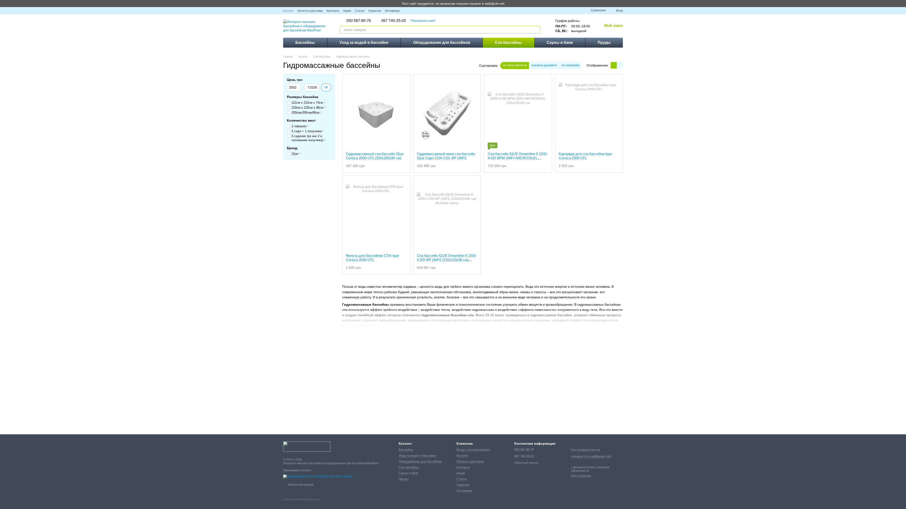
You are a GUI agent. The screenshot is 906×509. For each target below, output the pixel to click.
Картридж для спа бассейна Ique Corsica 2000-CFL (585, 156)
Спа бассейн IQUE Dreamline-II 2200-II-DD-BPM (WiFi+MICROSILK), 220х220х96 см (518, 158)
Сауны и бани (560, 43)
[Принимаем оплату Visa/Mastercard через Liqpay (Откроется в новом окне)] (317, 476)
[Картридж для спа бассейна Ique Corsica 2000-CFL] (589, 113)
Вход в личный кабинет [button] (473, 450)
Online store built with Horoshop (301, 499)
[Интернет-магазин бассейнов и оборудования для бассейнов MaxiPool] (306, 446)
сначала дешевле (544, 65)
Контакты (333, 10)
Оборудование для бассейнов (441, 43)
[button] (902, 3)
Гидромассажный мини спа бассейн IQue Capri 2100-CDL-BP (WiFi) (446, 156)
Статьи (360, 10)
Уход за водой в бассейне (364, 43)
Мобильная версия (300, 484)
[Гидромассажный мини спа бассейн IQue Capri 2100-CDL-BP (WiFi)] (447, 113)
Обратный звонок (526, 462)
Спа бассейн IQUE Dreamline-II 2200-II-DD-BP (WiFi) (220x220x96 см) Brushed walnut (447, 260)
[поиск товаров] (536, 29)
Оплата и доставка (310, 10)
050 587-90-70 (358, 21)
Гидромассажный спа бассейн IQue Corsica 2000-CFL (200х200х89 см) (374, 156)
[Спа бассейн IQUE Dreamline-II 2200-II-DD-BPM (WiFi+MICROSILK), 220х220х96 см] (518, 113)
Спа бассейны (508, 43)
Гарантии (374, 10)
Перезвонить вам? (423, 20)
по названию (570, 65)
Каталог (288, 10)
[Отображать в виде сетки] (614, 65)
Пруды (604, 43)
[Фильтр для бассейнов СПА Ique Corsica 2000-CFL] (376, 214)
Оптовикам (392, 10)
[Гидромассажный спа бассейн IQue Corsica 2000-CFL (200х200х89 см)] (376, 113)
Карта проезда (581, 475)
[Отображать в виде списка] (620, 65)
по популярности (515, 65)
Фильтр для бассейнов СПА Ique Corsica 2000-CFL (372, 258)
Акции (347, 10)
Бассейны (305, 43)
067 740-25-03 (393, 21)
